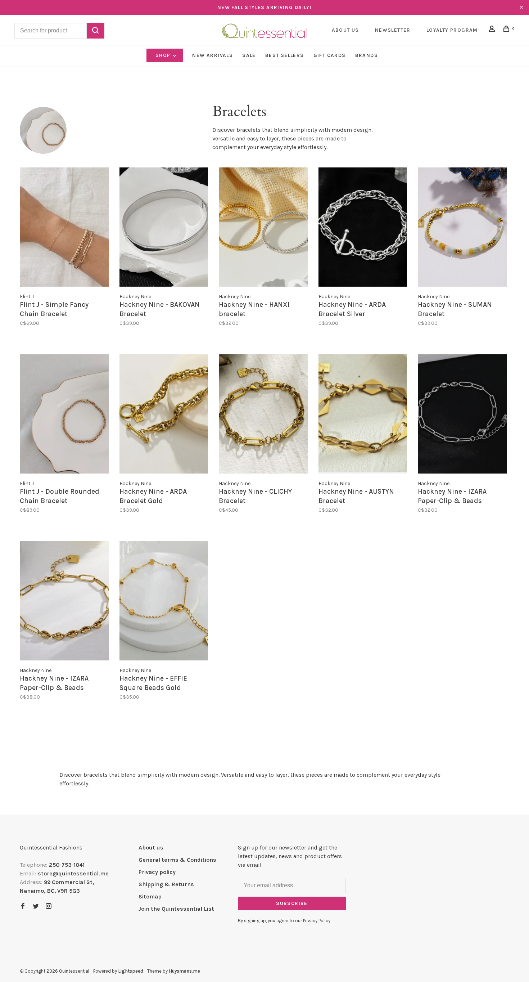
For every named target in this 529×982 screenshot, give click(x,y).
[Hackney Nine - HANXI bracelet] (263, 228)
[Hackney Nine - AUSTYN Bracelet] (362, 415)
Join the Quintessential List (176, 908)
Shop (163, 55)
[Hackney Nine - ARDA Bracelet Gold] (163, 415)
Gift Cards (329, 55)
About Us (345, 30)
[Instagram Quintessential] (48, 906)
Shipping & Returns (166, 884)
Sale (249, 55)
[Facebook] (23, 906)
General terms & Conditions (177, 859)
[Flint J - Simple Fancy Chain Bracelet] (64, 228)
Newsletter (393, 30)
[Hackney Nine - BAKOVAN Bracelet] (163, 228)
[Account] (493, 30)
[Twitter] (36, 906)
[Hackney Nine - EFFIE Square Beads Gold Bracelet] (163, 602)
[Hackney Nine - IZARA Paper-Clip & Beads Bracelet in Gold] (64, 602)
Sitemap (150, 896)
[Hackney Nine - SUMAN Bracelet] (462, 228)
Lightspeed (130, 971)
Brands (366, 55)
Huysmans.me (184, 971)
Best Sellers (284, 55)
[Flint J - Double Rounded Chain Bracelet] (64, 415)
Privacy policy (157, 872)
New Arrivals (212, 55)
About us (151, 847)
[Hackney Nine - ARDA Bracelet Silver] (362, 228)
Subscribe (292, 903)
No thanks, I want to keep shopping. (427, 964)
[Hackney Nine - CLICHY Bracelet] (263, 415)
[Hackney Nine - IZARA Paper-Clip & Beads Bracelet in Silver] (462, 415)
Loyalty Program (452, 30)
